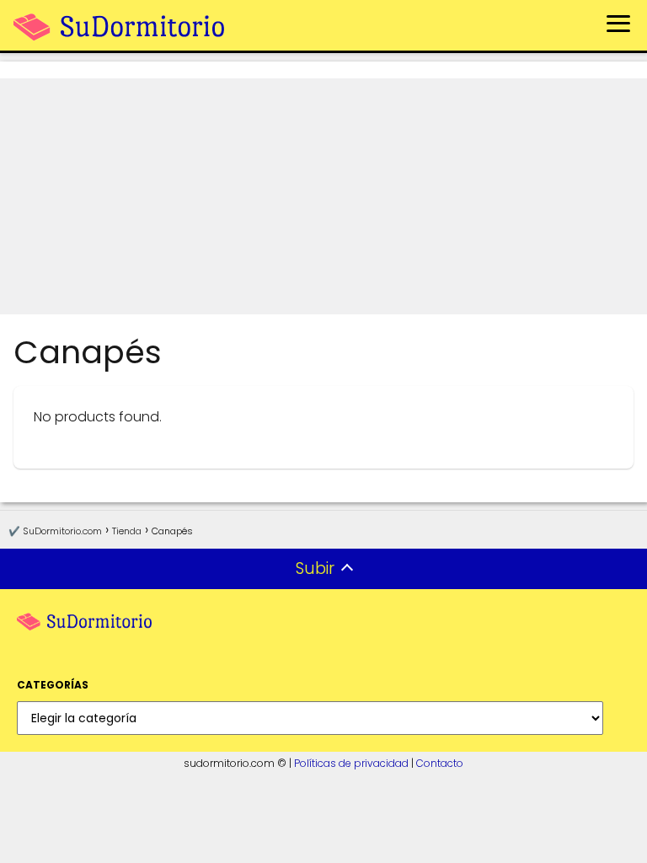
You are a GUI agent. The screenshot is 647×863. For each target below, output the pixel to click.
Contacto (439, 763)
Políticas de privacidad (351, 763)
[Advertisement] (323, 196)
